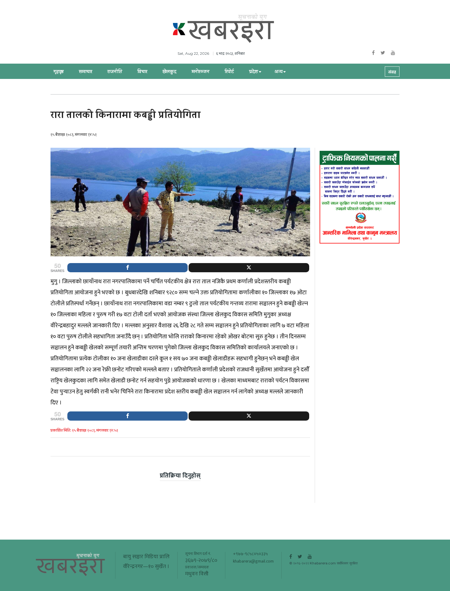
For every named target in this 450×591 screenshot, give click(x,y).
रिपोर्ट (229, 72)
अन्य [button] (278, 72)
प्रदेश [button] (253, 72)
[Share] (127, 267)
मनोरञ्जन (200, 72)
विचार (142, 72)
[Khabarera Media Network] (231, 28)
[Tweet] (249, 267)
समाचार (85, 72)
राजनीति (114, 72)
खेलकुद (169, 72)
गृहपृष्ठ (59, 72)
